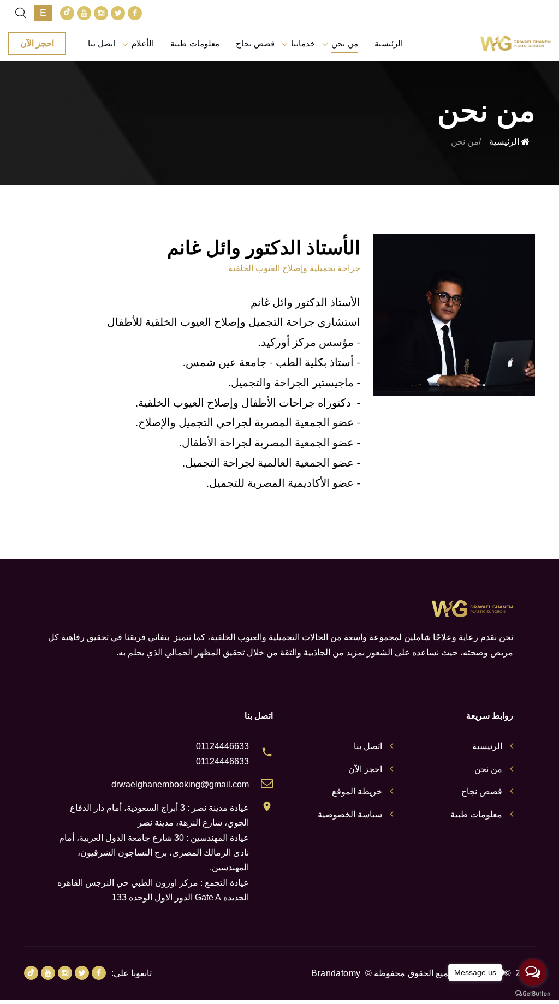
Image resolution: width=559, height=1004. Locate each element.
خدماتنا (303, 43)
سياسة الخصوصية (350, 814)
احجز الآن (37, 43)
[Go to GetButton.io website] (532, 993)
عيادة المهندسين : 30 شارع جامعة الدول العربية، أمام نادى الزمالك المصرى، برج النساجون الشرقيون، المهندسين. (154, 852)
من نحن (344, 43)
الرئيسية (388, 43)
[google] (67, 13)
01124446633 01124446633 (222, 754)
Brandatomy (335, 973)
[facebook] (135, 13)
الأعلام (143, 43)
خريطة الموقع (357, 791)
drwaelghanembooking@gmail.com (180, 784)
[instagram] (101, 13)
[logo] (515, 43)
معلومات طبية (194, 43)
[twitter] (118, 13)
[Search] (21, 13)
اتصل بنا (101, 43)
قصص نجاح (255, 43)
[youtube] (84, 13)
